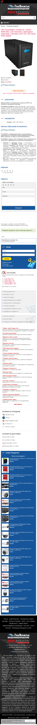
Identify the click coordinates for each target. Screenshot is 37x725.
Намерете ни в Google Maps (20, 651)
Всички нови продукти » (18, 456)
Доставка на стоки (9, 294)
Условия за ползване (9, 305)
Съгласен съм (30, 720)
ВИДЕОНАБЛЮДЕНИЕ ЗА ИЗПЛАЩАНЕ (12, 300)
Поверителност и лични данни (12, 303)
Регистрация (5, 264)
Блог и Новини (30, 621)
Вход (7, 259)
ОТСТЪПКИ (26, 625)
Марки (23, 621)
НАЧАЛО (6, 619)
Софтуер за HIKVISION (9, 316)
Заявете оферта (23, 623)
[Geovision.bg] (18, 9)
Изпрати (18, 208)
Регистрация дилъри (7, 265)
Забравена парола (7, 262)
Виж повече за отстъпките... (9, 286)
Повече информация (24, 722)
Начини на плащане (9, 297)
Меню (6, 23)
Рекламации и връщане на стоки (12, 308)
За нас (32, 625)
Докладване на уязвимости (11, 311)
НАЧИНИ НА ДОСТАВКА (11, 434)
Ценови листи (13, 623)
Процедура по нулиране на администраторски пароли (18, 321)
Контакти (8, 628)
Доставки (5, 621)
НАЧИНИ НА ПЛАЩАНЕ (11, 411)
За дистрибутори (14, 619)
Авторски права (8, 319)
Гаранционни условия (26, 619)
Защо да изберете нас (9, 291)
